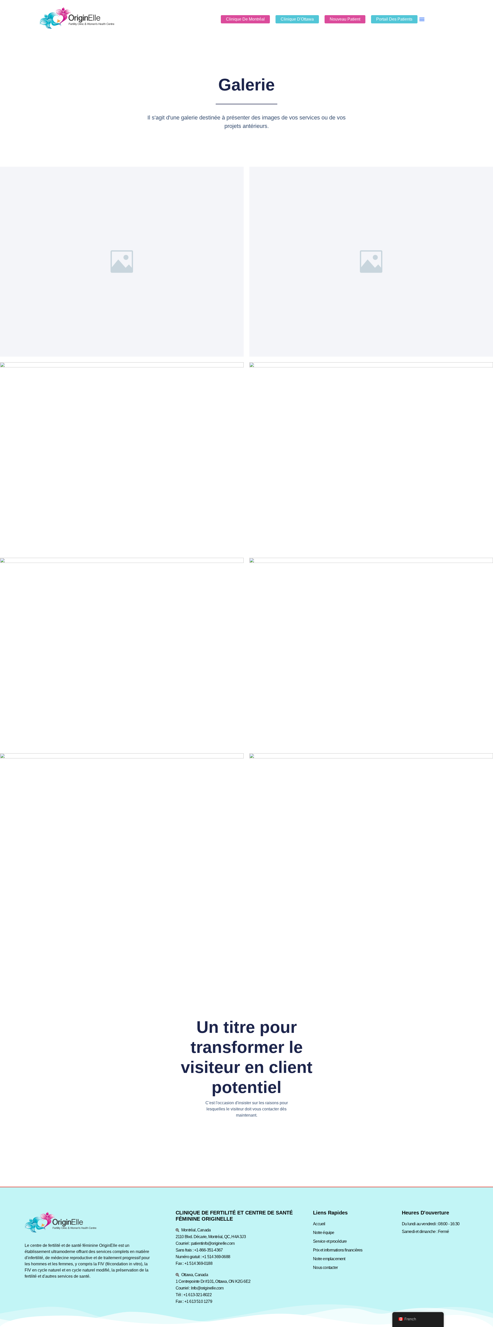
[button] (422, 19)
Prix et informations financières (337, 1250)
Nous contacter (325, 1267)
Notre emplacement (329, 1259)
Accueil (319, 1224)
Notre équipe (323, 1232)
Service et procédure (330, 1241)
